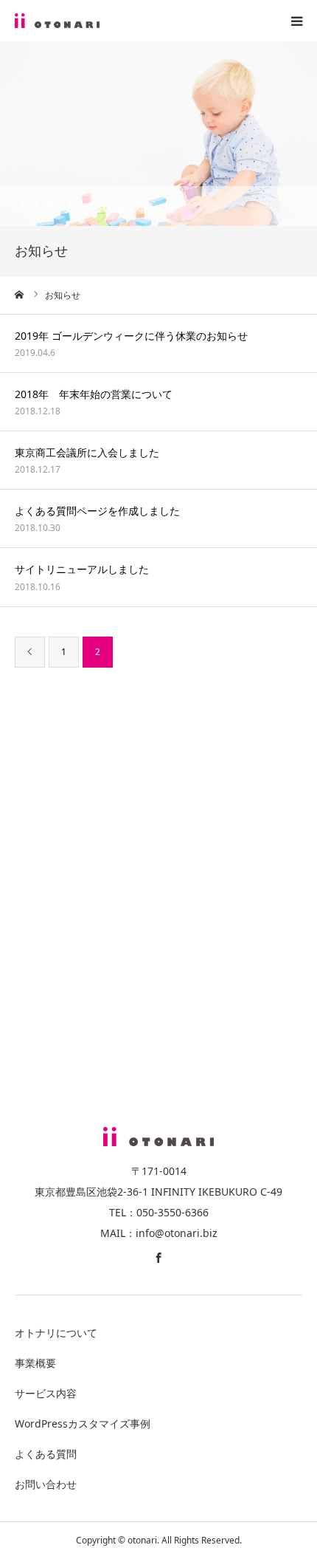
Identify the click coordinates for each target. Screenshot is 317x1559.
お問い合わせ (46, 1484)
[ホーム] (20, 294)
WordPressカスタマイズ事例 (82, 1423)
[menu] (296, 20)
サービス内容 (46, 1393)
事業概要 (35, 1363)
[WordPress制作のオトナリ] (57, 20)
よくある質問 (46, 1454)
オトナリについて (56, 1333)
